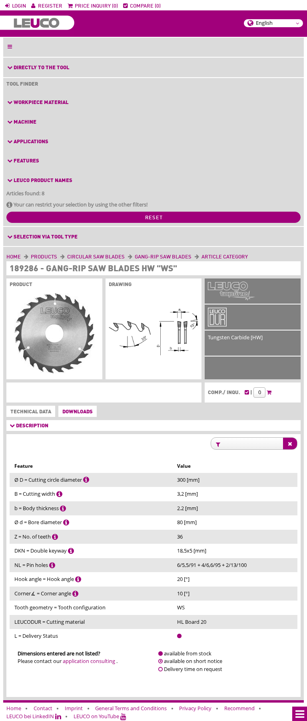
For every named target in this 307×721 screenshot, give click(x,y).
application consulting (89, 661)
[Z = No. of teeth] (55, 536)
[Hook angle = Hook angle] (78, 579)
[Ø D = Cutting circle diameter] (86, 479)
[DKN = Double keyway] (71, 550)
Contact (43, 708)
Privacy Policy (195, 708)
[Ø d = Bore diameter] (66, 522)
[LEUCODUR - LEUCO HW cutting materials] (217, 322)
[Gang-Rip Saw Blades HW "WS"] (54, 335)
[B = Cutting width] (59, 493)
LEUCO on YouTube (97, 716)
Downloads (77, 412)
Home (13, 257)
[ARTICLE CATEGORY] (249, 257)
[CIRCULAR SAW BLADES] (126, 257)
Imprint (74, 708)
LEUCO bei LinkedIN (30, 716)
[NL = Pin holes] (52, 565)
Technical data (29, 412)
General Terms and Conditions (131, 708)
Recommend (239, 708)
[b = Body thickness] (63, 508)
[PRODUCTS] (58, 257)
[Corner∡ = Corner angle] (75, 593)
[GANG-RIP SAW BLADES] (193, 257)
